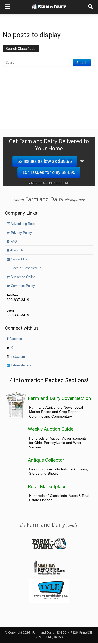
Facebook (16, 339)
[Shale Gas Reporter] (49, 574)
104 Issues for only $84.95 (48, 172)
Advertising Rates (23, 224)
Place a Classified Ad (25, 268)
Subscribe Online (22, 277)
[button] (91, 7)
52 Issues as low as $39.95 (44, 161)
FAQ (13, 241)
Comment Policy (22, 286)
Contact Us (18, 259)
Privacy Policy (21, 233)
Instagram (17, 356)
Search (81, 62)
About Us (16, 250)
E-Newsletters (20, 365)
